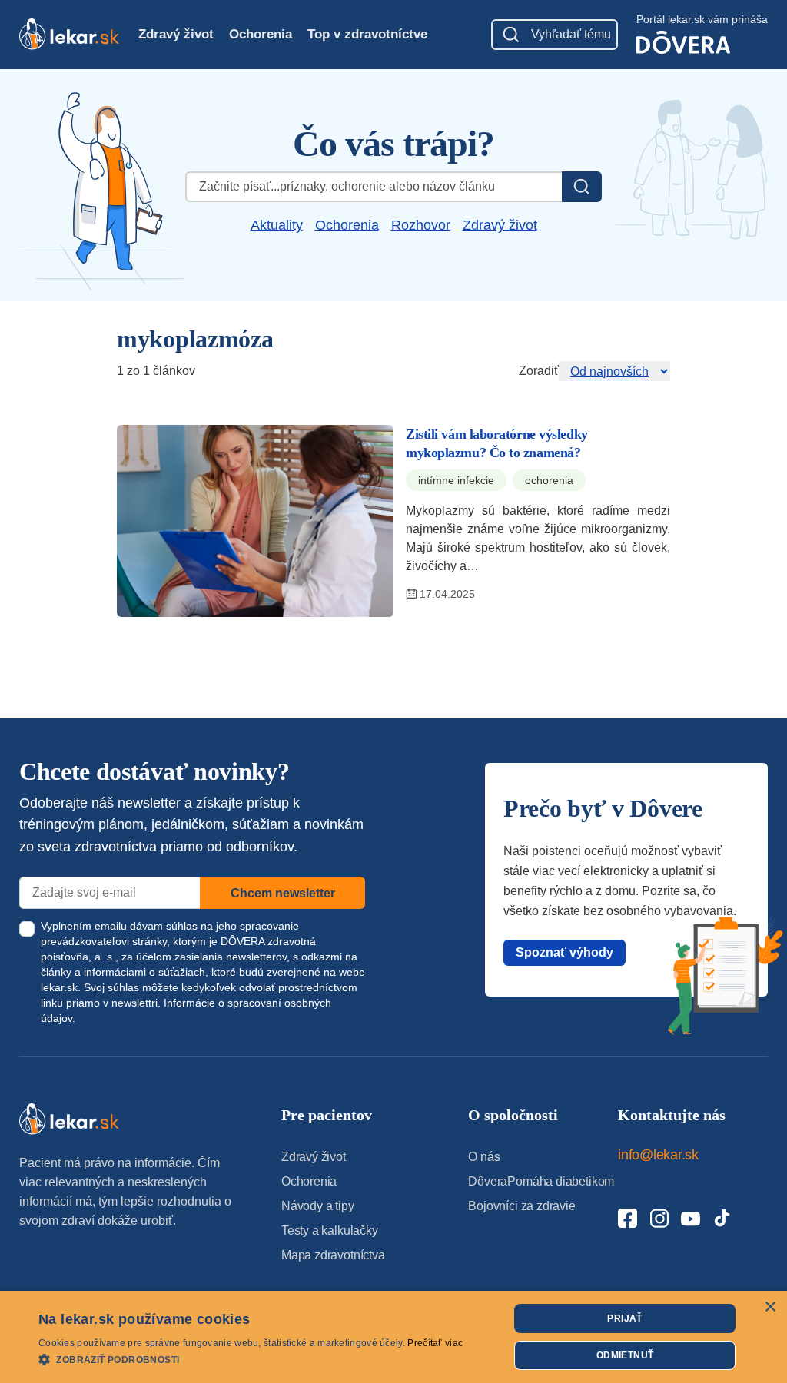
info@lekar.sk (658, 1154)
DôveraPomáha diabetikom (541, 1181)
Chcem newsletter (283, 893)
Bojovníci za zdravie (521, 1205)
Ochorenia (260, 34)
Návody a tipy (317, 1205)
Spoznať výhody (564, 952)
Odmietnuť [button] (625, 1355)
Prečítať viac (435, 1343)
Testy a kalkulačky (329, 1230)
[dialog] (393, 1337)
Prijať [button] (624, 1318)
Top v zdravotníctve (367, 34)
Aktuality (277, 225)
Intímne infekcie (456, 480)
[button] (250, 1358)
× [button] (769, 1307)
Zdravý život (176, 34)
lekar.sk (59, 987)
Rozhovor (420, 225)
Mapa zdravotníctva (333, 1255)
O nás (484, 1156)
